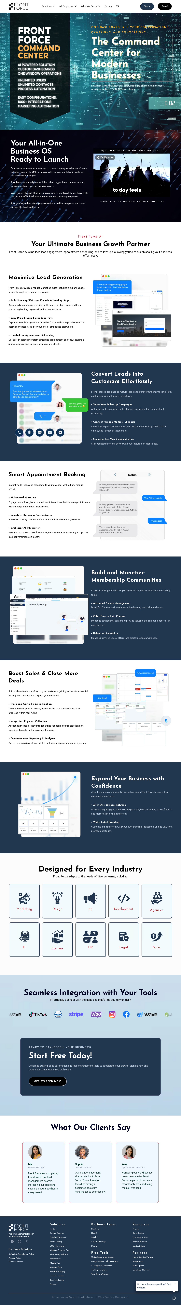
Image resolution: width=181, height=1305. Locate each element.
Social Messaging (57, 1272)
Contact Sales (139, 1246)
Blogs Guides (138, 1233)
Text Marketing (57, 1280)
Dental (94, 1246)
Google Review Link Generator (104, 1261)
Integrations (138, 1261)
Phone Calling (56, 1242)
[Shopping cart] (117, 6)
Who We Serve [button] (89, 6)
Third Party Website (59, 1255)
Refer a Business (140, 1242)
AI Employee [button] (66, 6)
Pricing (136, 1229)
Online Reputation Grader (102, 1257)
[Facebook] (12, 1241)
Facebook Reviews (58, 1237)
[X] (27, 1241)
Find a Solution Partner (143, 1257)
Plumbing (95, 1229)
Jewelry (94, 1237)
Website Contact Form (60, 1250)
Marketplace (138, 1266)
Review (53, 1229)
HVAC (94, 1233)
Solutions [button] (47, 6)
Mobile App (55, 1263)
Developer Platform (141, 1270)
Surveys (53, 1284)
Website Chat (56, 1267)
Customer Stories (140, 1237)
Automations (55, 1259)
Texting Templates (99, 1270)
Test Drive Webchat (100, 1274)
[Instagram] (19, 1241)
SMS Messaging (57, 1246)
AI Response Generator (101, 1266)
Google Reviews (57, 1233)
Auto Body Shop (98, 1242)
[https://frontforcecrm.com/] (20, 6)
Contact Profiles (57, 1276)
